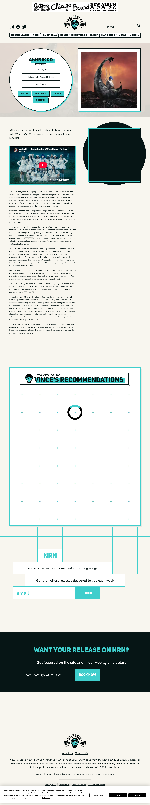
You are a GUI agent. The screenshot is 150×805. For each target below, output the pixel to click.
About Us (67, 753)
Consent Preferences (96, 784)
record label (108, 774)
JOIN (88, 593)
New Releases (20, 35)
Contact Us (81, 753)
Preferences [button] (46, 798)
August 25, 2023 (47, 77)
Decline (118, 795)
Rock (36, 35)
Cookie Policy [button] (79, 795)
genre (69, 774)
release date (89, 774)
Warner (43, 84)
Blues (64, 35)
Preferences (98, 795)
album (77, 774)
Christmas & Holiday (84, 35)
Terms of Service (79, 784)
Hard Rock (108, 35)
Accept (137, 795)
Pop (34, 69)
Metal (122, 35)
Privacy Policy (50, 784)
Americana (50, 35)
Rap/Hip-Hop (43, 69)
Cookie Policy (64, 784)
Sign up (38, 759)
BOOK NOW (87, 675)
